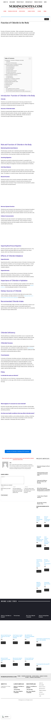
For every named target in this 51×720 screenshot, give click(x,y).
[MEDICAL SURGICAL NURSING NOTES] (39, 578)
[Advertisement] (18, 47)
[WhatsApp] (18, 26)
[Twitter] (12, 26)
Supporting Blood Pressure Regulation (14, 73)
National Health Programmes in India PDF (5, 659)
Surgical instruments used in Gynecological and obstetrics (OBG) (42, 474)
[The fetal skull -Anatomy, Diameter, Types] (38, 500)
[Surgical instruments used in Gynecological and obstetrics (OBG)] (38, 470)
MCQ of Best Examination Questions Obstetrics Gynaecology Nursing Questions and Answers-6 (43, 489)
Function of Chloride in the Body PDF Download (18, 451)
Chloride (8, 61)
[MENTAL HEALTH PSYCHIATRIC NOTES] (39, 512)
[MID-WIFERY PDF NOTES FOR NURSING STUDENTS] (30, 628)
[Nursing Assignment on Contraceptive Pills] (47, 555)
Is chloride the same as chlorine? (13, 88)
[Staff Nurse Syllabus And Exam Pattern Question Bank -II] (39, 555)
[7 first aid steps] (19, 608)
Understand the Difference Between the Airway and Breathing (42, 481)
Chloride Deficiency (9, 83)
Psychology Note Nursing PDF (47, 584)
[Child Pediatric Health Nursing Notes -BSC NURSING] (47, 533)
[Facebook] (9, 26)
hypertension (31, 347)
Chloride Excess (9, 84)
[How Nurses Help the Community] (32, 608)
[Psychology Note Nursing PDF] (47, 578)
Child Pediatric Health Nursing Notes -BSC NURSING (18, 636)
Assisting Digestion (10, 66)
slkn (10, 462)
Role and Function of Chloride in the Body (13, 64)
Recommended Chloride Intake (12, 81)
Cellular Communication (11, 72)
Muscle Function (10, 69)
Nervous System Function (12, 70)
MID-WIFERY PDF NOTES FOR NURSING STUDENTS (29, 636)
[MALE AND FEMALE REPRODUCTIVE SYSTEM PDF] (39, 533)
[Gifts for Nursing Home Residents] (44, 608)
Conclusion (8, 85)
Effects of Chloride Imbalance (11, 74)
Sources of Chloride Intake (12, 62)
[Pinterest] (15, 26)
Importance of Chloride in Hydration (13, 78)
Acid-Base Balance (10, 68)
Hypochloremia (10, 76)
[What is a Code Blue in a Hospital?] (6, 608)
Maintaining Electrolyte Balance (12, 65)
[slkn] (5, 465)
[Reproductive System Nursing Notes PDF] (18, 652)
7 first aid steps (16, 615)
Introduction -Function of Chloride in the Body (14, 60)
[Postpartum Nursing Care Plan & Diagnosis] (38, 464)
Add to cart (39, 525)
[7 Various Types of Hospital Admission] (38, 494)
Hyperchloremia (10, 77)
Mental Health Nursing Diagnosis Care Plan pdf (6, 636)
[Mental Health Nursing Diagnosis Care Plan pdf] (6, 628)
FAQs (7, 87)
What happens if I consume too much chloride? (16, 89)
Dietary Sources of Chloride (11, 80)
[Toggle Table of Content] (29, 58)
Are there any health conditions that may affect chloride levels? (19, 91)
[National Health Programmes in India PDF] (47, 512)
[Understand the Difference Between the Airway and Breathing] (38, 478)
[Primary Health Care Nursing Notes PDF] (30, 652)
